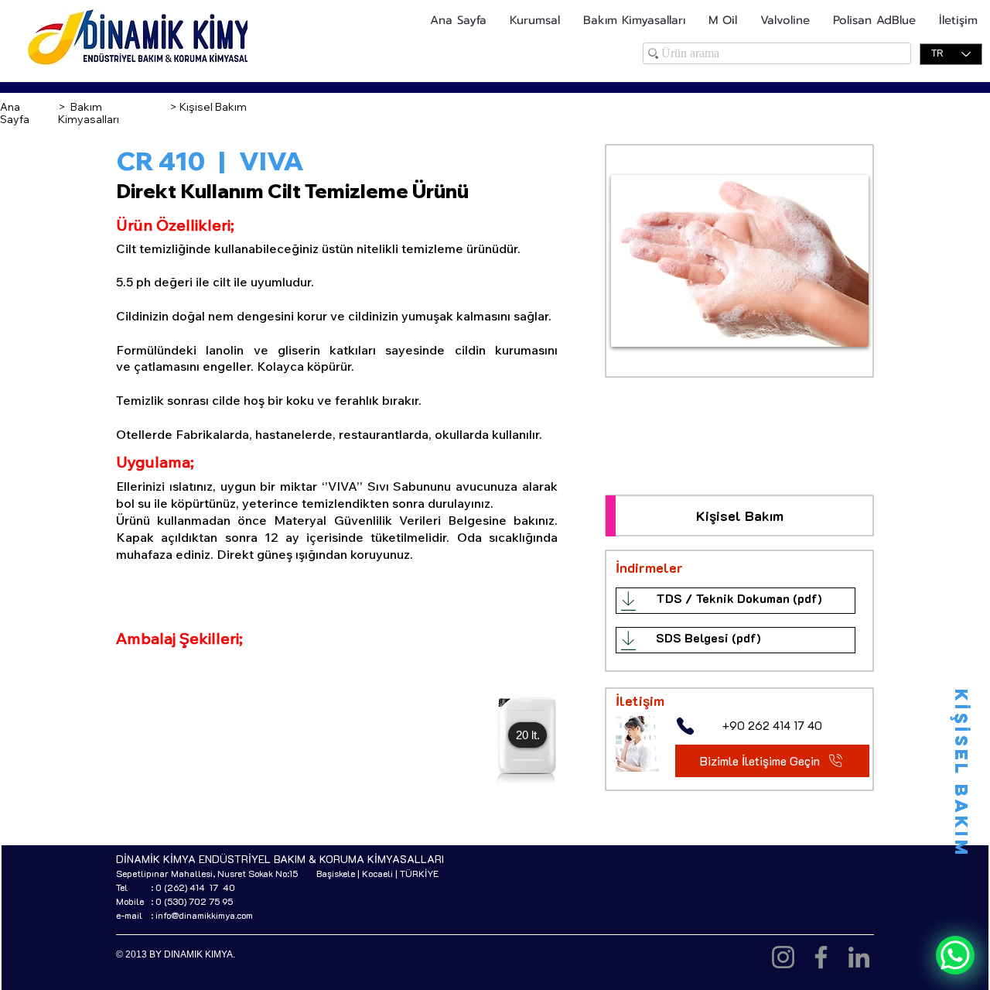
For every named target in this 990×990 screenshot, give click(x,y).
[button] (527, 735)
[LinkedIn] (859, 957)
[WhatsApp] (955, 955)
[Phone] (685, 726)
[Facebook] (821, 957)
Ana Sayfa (14, 113)
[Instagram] (783, 957)
